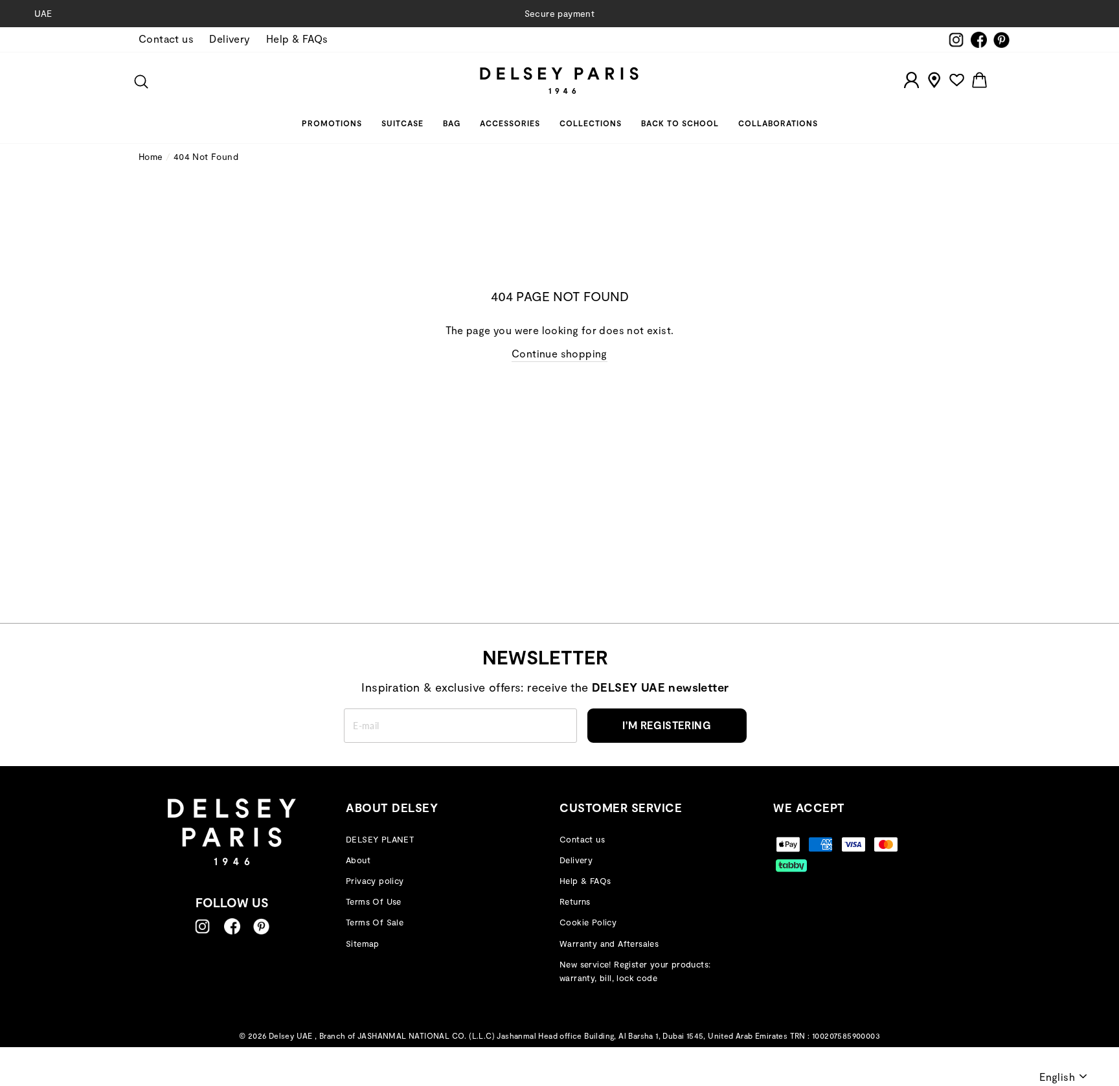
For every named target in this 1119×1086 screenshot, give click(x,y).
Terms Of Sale (374, 922)
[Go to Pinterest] (261, 926)
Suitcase (402, 123)
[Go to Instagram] (202, 926)
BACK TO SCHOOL (680, 123)
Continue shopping (559, 353)
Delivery (229, 38)
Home (151, 156)
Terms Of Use (373, 901)
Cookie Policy (588, 922)
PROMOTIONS (332, 123)
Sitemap (362, 943)
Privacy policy (375, 881)
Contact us (166, 38)
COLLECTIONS (591, 123)
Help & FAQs (297, 38)
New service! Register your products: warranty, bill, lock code (635, 971)
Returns (575, 901)
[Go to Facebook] (232, 926)
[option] (559, 13)
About (358, 860)
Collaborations (778, 123)
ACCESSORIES (510, 123)
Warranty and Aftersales (609, 943)
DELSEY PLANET (380, 839)
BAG (451, 123)
